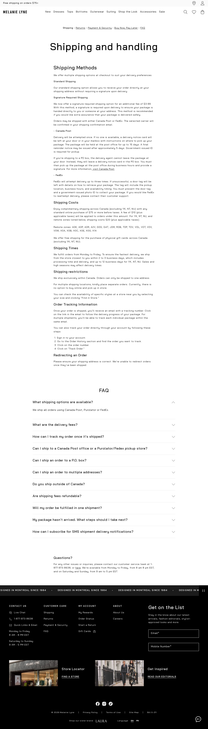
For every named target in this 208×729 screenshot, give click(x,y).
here (78, 568)
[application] (198, 719)
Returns (80, 28)
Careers (118, 619)
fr (137, 721)
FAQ (142, 28)
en (132, 721)
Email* (155, 633)
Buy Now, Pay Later (126, 28)
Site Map (134, 713)
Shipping (49, 612)
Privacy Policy (90, 713)
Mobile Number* (161, 646)
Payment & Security (100, 28)
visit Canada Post (103, 169)
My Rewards (85, 612)
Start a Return (87, 625)
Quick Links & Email (25, 625)
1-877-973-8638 (23, 619)
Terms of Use (113, 713)
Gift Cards (84, 631)
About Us (118, 612)
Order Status (86, 619)
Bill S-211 (152, 713)
